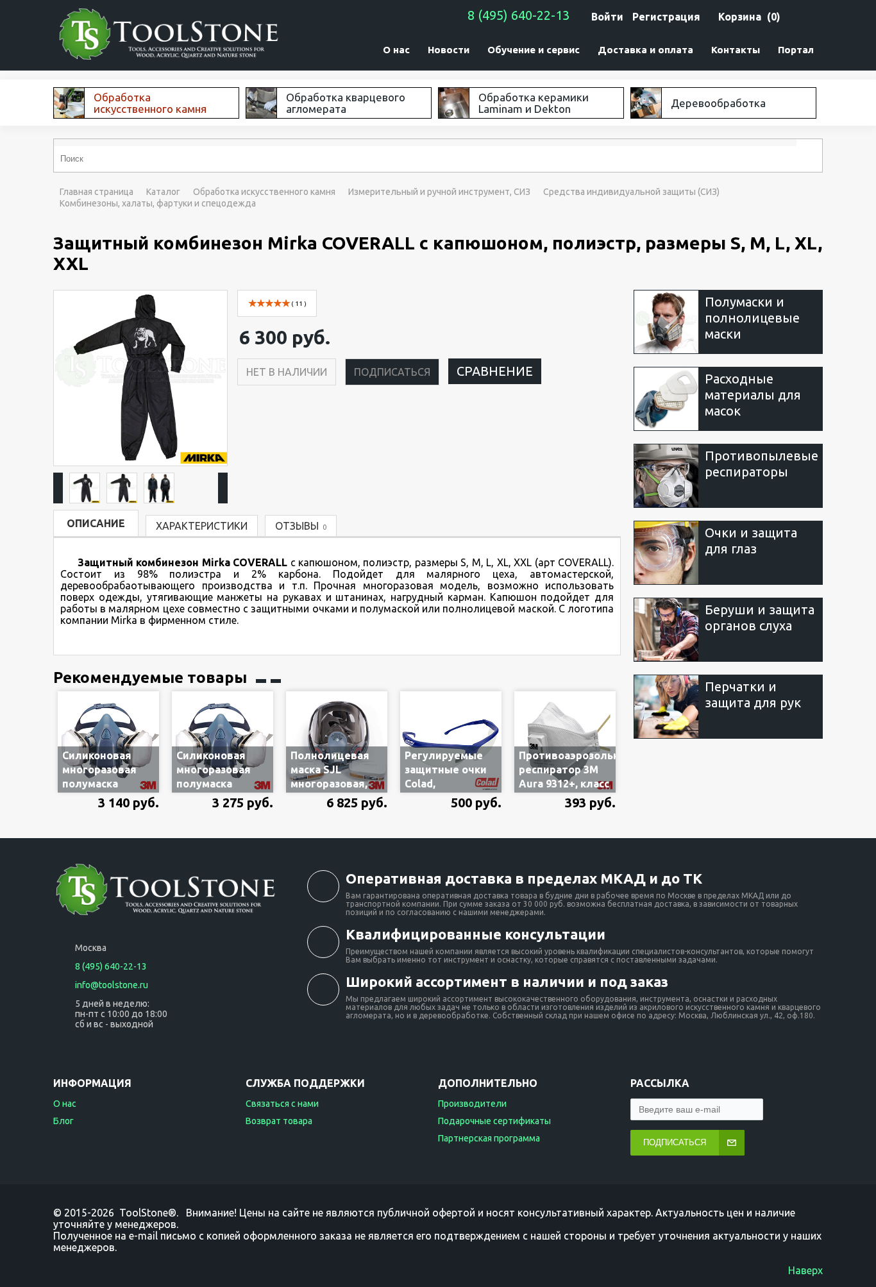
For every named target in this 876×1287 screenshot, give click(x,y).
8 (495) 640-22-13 (518, 15)
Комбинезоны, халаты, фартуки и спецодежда (158, 203)
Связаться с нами (282, 1103)
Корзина (739, 16)
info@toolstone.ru (111, 985)
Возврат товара (279, 1121)
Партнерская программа (489, 1138)
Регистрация (666, 16)
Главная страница (96, 192)
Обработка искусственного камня (264, 192)
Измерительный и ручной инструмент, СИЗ (439, 192)
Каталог (163, 192)
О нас (64, 1103)
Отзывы (300, 526)
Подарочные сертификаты (494, 1121)
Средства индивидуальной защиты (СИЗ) (631, 192)
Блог (63, 1121)
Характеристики (202, 526)
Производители (472, 1103)
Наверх (805, 1270)
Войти (607, 16)
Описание (96, 523)
